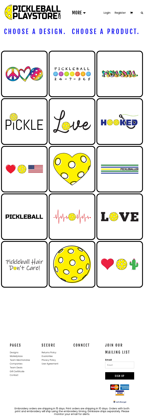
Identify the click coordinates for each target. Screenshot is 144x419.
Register (120, 13)
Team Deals (16, 367)
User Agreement (50, 363)
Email (108, 359)
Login (106, 13)
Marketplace (16, 356)
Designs (14, 352)
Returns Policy (49, 352)
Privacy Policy (49, 359)
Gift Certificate (17, 371)
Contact (14, 375)
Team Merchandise (20, 359)
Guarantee (47, 356)
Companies (16, 363)
